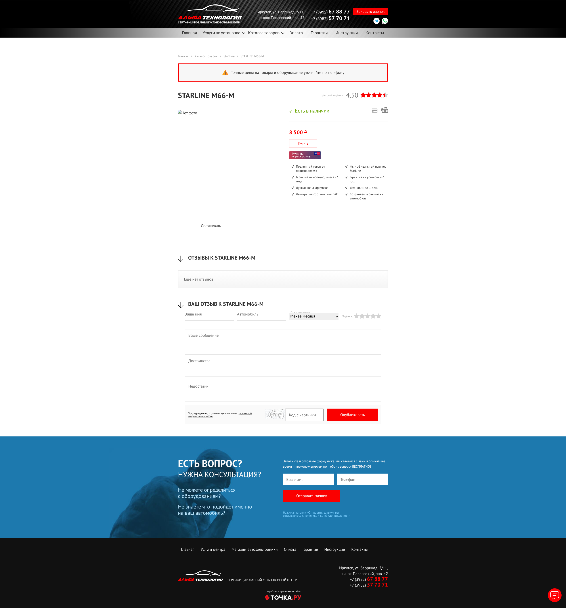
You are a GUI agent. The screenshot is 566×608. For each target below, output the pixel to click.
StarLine (229, 56)
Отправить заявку (311, 495)
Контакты (374, 33)
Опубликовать (352, 414)
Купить (303, 143)
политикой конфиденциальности (327, 516)
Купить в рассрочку (305, 155)
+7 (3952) (330, 12)
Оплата (296, 33)
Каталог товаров (206, 56)
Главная (189, 33)
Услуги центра (213, 549)
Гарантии (319, 33)
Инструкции (346, 33)
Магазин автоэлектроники (254, 549)
